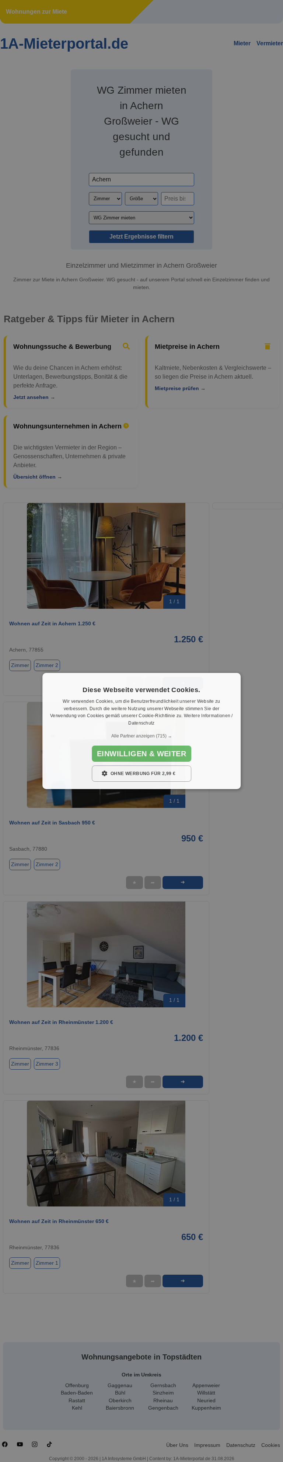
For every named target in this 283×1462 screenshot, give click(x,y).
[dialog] (141, 731)
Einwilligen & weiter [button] (141, 754)
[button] (141, 736)
